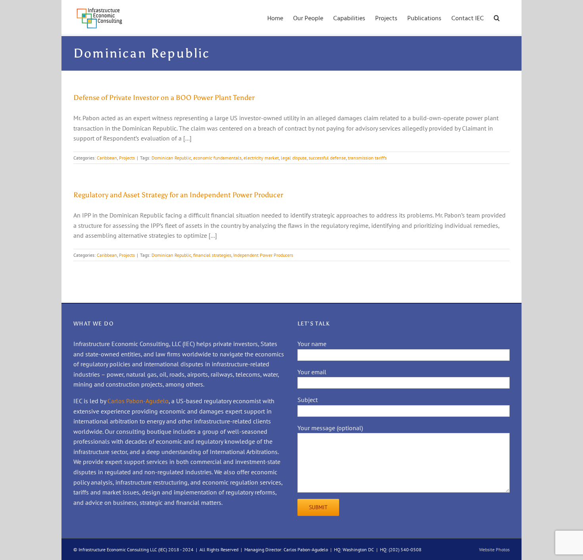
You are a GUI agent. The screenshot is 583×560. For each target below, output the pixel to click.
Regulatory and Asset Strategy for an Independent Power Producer (178, 195)
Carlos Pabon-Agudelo (138, 401)
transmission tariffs (367, 158)
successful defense (327, 158)
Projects (127, 158)
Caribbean (107, 158)
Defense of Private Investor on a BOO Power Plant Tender (164, 97)
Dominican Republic (171, 158)
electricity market (261, 158)
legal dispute (294, 158)
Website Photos (494, 549)
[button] (497, 17)
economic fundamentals (217, 158)
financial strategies (212, 255)
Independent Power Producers (263, 255)
